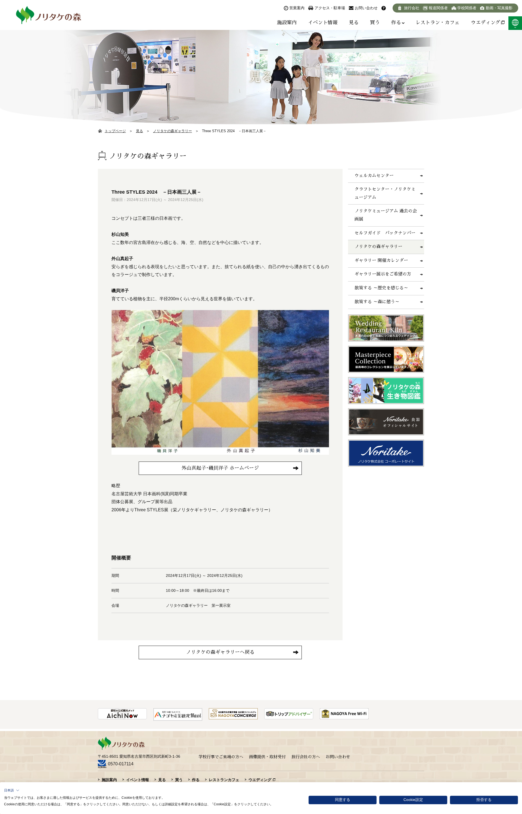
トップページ (115, 131)
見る (354, 22)
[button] (11, 790)
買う (375, 22)
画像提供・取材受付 (267, 757)
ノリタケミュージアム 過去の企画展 (386, 215)
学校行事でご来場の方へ (220, 757)
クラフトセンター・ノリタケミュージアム (385, 193)
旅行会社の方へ (305, 757)
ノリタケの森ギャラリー (172, 131)
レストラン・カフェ (437, 22)
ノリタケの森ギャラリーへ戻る (220, 652)
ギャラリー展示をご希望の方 (383, 274)
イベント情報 (322, 22)
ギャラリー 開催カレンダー (381, 260)
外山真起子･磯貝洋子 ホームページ (220, 468)
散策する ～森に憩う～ (377, 302)
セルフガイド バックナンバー (385, 233)
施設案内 (287, 22)
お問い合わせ (338, 757)
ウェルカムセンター (374, 176)
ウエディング (485, 22)
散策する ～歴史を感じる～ (381, 288)
